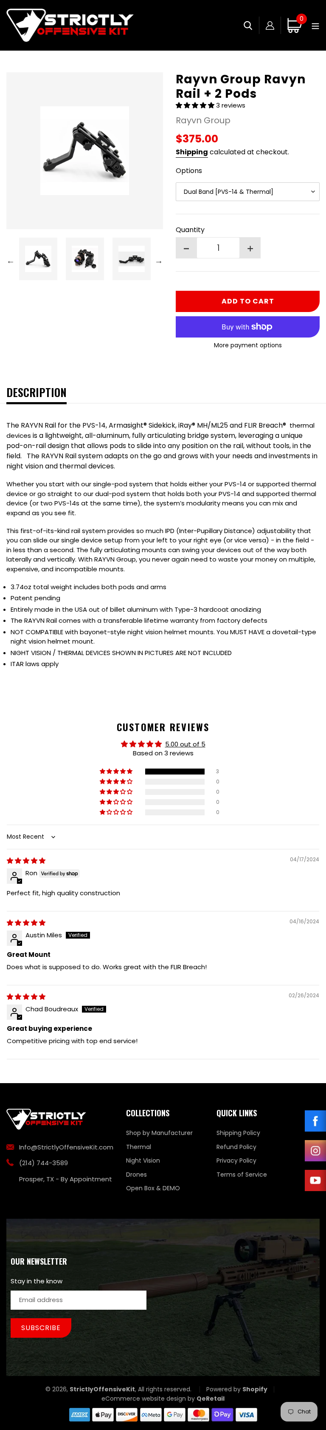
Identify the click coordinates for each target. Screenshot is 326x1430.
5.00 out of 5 (185, 744)
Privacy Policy (236, 1160)
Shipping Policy (238, 1133)
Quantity (190, 230)
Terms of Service (241, 1174)
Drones (136, 1174)
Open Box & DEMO (153, 1188)
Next (159, 260)
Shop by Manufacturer (159, 1133)
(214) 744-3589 (43, 1162)
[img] (26, 860)
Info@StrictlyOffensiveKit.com (66, 1147)
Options (189, 171)
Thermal (138, 1147)
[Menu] (315, 25)
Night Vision (143, 1160)
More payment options (248, 345)
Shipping (192, 152)
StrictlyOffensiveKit (102, 1389)
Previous (10, 260)
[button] (196, 105)
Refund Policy (236, 1147)
